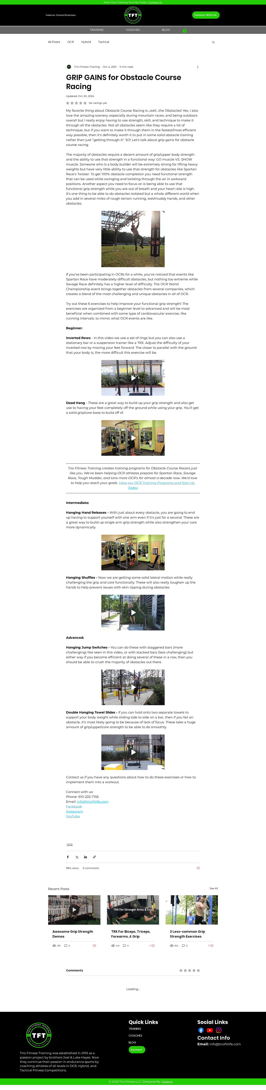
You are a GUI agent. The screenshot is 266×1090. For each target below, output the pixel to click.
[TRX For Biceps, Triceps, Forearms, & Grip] (133, 910)
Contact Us (155, 2)
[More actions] (198, 67)
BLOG (132, 1042)
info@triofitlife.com (225, 1044)
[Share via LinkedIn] (85, 857)
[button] (97, 29)
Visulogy (167, 1081)
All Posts (54, 42)
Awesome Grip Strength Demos (72, 934)
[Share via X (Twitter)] (76, 857)
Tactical (103, 42)
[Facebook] (200, 1030)
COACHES (135, 1036)
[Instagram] (218, 1030)
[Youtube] (209, 1030)
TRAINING (135, 1029)
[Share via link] (94, 857)
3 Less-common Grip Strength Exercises (187, 934)
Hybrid (86, 42)
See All (214, 888)
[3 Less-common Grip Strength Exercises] (192, 910)
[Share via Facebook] (67, 857)
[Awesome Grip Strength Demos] (74, 910)
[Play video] (133, 378)
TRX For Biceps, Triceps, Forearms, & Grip (130, 934)
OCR (70, 42)
